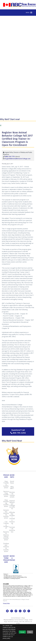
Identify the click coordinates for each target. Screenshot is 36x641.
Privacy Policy (6, 603)
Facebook (11, 611)
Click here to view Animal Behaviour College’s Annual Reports (16, 600)
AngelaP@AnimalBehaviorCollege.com (17, 159)
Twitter (16, 611)
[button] (27, 12)
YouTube (24, 611)
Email (7, 611)
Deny (30, 632)
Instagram (20, 611)
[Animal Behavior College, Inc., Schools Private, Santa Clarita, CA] (15, 572)
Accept (22, 632)
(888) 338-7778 (10, 156)
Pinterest (28, 611)
